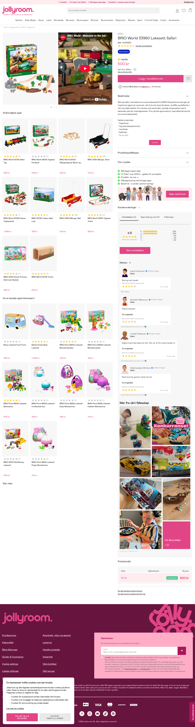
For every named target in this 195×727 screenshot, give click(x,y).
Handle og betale (51, 649)
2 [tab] (54, 107)
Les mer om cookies (15, 708)
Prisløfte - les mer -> (130, 177)
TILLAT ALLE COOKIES (22, 717)
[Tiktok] (105, 713)
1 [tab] (51, 107)
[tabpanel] (30, 68)
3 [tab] (56, 107)
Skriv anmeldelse (134, 250)
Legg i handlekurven (150, 78)
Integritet (48, 656)
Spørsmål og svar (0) (150, 217)
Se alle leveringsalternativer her (132, 594)
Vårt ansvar (49, 671)
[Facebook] (81, 713)
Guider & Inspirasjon (13, 656)
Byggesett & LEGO (17, 27)
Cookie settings (10, 663)
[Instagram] (89, 713)
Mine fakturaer (10, 649)
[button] (183, 10)
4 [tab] (59, 107)
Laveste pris (172, 578)
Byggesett (31, 27)
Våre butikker (50, 663)
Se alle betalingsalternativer (130, 591)
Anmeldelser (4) (129, 217)
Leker (5, 27)
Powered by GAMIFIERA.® (129, 551)
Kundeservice (189, 2)
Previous (5, 68)
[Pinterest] (113, 713)
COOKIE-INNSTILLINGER (55, 717)
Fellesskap (168, 217)
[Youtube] (97, 713)
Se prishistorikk (125, 72)
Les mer (155, 142)
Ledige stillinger (10, 671)
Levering (47, 642)
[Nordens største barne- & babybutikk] (18, 9)
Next (109, 68)
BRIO (120, 33)
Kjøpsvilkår (8, 642)
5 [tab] (62, 107)
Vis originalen (127, 314)
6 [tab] (65, 107)
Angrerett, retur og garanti (57, 635)
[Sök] (156, 10)
